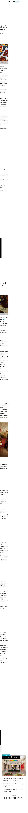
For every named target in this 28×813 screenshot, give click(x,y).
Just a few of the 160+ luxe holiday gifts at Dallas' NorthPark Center (13, 790)
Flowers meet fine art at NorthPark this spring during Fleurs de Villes (13, 785)
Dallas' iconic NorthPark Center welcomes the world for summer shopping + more (13, 779)
